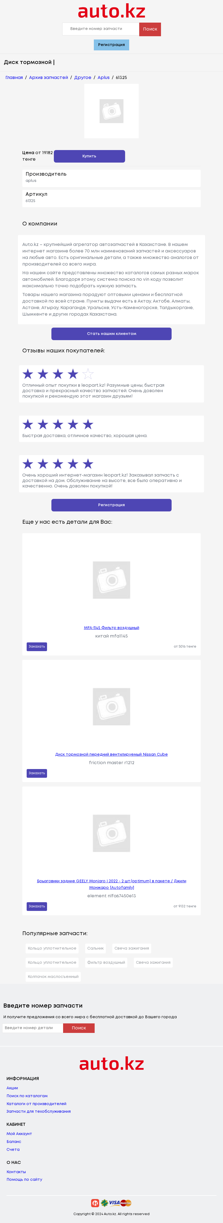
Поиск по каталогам (27, 1096)
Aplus (104, 78)
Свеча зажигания (131, 948)
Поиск (150, 29)
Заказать (37, 646)
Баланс (14, 1141)
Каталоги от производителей (36, 1104)
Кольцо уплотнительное (52, 948)
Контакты (16, 1172)
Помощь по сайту (24, 1179)
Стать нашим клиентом (111, 334)
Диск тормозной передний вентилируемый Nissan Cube (111, 754)
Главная (14, 78)
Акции (12, 1088)
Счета (13, 1149)
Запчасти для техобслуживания (39, 1111)
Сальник (95, 948)
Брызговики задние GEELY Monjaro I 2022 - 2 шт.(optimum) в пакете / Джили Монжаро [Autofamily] (111, 884)
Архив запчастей (48, 78)
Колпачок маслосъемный (53, 976)
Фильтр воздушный (106, 962)
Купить (89, 156)
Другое (82, 78)
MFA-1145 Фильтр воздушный (111, 628)
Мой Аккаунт (19, 1134)
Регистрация (111, 45)
